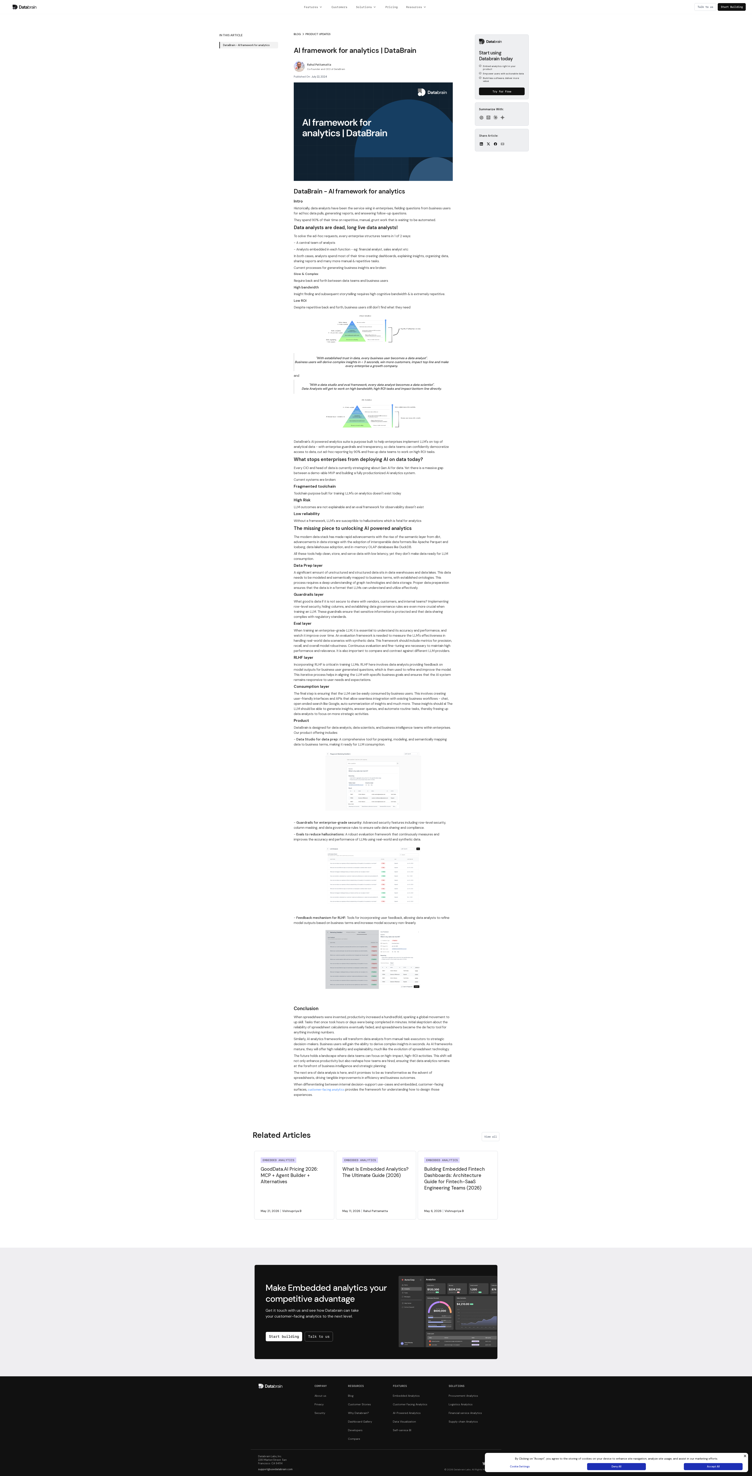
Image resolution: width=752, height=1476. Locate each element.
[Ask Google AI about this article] (502, 117)
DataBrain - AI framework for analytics (246, 45)
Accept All (713, 1466)
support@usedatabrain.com (275, 1469)
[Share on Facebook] (495, 144)
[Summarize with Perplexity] (488, 117)
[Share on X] (488, 144)
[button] (313, 7)
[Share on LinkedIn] (481, 144)
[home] (25, 7)
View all (490, 1136)
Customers (339, 7)
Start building (284, 1336)
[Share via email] (502, 144)
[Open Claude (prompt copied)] (495, 117)
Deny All (616, 1466)
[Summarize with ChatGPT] (481, 117)
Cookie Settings (520, 1466)
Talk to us (319, 1336)
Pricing (391, 7)
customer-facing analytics (326, 1089)
